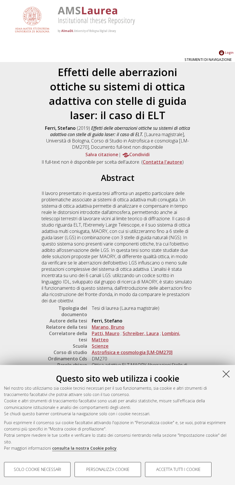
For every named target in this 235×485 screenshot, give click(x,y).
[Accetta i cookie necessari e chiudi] (226, 373)
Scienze (100, 346)
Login (229, 52)
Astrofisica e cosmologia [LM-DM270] (132, 352)
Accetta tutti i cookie (178, 469)
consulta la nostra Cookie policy (84, 448)
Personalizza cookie (108, 469)
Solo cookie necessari (37, 469)
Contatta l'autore (162, 162)
